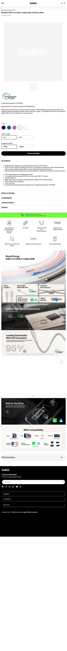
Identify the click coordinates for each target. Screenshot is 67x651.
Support (4, 207)
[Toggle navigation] (2, 3)
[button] (61, 3)
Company (6, 499)
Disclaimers (8, 457)
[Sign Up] (62, 481)
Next (61, 363)
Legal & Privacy (27, 512)
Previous (4, 363)
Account (6, 505)
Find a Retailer (33, 153)
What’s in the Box (8, 193)
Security (35, 512)
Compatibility (6, 198)
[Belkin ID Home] (33, 3)
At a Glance (5, 161)
